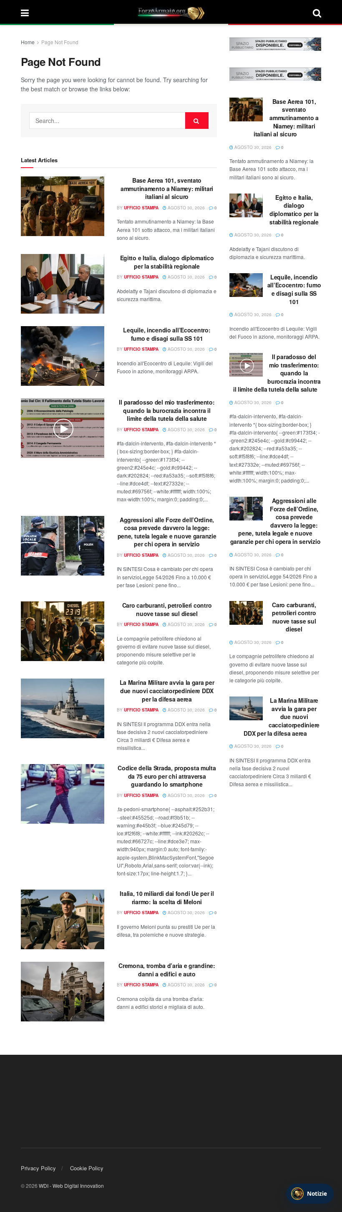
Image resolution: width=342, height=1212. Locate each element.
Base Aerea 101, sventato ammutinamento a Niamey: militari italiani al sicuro (167, 188)
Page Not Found (59, 41)
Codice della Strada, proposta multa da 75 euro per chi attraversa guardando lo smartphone (167, 776)
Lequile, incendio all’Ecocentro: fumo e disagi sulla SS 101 (166, 334)
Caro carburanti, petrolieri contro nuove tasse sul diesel (166, 609)
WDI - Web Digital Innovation (71, 1185)
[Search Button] (317, 12)
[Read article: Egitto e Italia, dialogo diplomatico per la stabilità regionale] (62, 284)
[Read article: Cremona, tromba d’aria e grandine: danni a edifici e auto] (62, 991)
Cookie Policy (86, 1168)
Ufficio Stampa (141, 208)
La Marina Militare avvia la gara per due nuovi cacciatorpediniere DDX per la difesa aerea (167, 690)
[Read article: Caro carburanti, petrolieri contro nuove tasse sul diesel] (62, 631)
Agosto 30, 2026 (185, 208)
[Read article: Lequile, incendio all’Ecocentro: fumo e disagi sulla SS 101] (62, 356)
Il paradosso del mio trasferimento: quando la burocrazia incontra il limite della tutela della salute (166, 410)
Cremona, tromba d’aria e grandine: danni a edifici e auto (166, 969)
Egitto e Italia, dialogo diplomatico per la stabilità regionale (167, 262)
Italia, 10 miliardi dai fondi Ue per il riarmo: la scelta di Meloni (167, 897)
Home (28, 41)
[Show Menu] (25, 12)
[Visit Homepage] (171, 12)
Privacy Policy (38, 1168)
